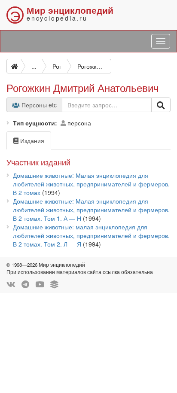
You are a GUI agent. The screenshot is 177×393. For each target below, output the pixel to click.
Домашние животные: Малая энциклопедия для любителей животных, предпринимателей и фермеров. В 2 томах (91, 184)
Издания (31, 140)
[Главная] (13, 66)
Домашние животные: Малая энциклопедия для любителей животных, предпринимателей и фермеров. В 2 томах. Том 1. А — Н (91, 209)
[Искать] (161, 104)
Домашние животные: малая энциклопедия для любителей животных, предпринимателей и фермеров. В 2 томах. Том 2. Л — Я (91, 235)
